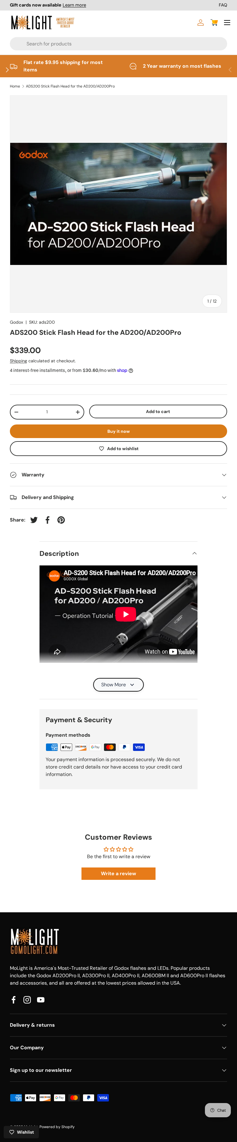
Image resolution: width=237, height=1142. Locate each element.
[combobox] (97, 43)
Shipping (18, 361)
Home (15, 86)
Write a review (118, 873)
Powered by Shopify (57, 1126)
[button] (214, 22)
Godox (16, 322)
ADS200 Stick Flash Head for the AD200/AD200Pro (70, 86)
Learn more (74, 5)
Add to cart (158, 411)
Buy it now (118, 431)
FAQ (223, 5)
